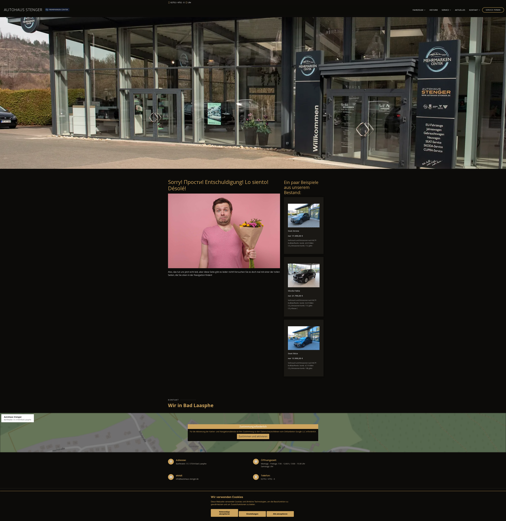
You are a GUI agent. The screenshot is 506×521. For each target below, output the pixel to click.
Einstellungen (252, 514)
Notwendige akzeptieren (224, 513)
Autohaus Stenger (23, 9)
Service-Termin (493, 10)
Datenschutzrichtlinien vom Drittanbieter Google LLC (283, 431)
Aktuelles (460, 10)
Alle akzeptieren (280, 514)
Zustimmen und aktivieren (253, 436)
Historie (433, 10)
